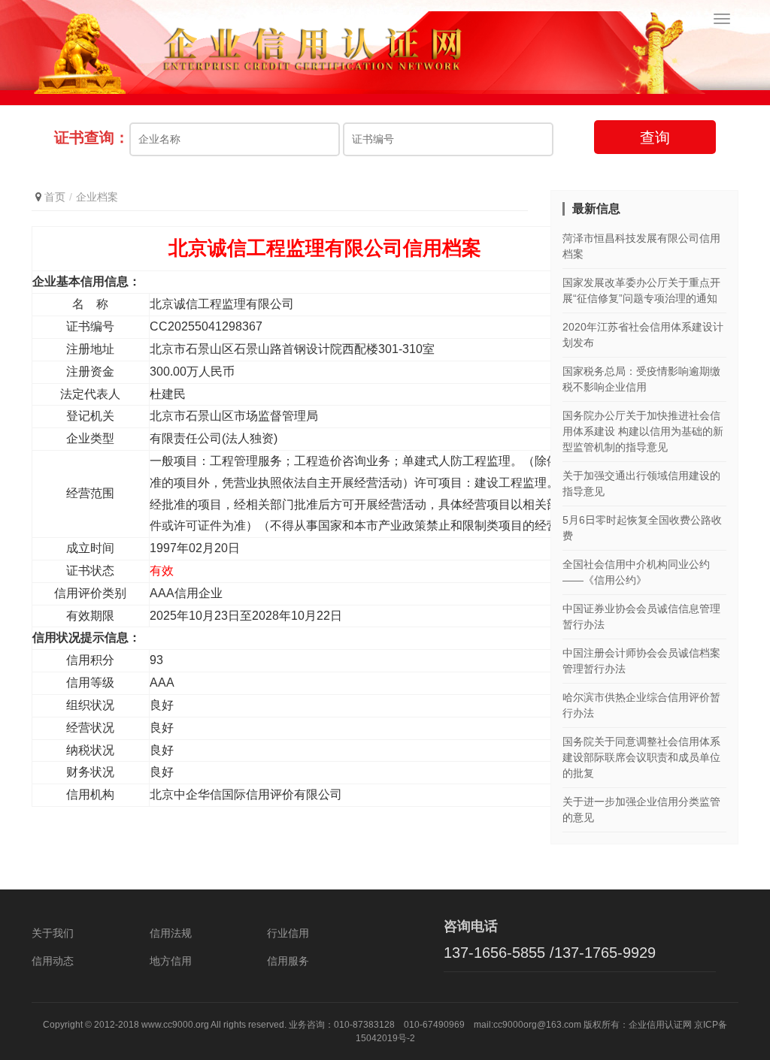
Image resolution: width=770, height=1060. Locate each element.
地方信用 (171, 961)
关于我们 (53, 933)
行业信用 (288, 933)
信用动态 (53, 961)
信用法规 (171, 933)
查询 (655, 137)
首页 (54, 197)
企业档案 (97, 197)
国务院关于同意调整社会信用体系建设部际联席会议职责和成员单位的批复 (641, 757)
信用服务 (288, 961)
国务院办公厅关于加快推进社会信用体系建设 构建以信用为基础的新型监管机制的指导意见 (642, 431)
